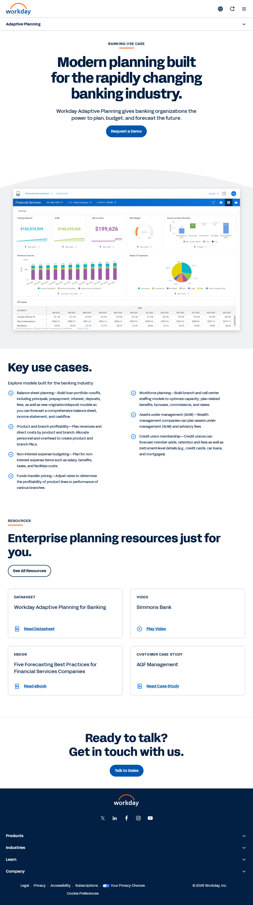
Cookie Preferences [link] (83, 893)
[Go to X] (103, 818)
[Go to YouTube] (150, 818)
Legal (25, 885)
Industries (15, 847)
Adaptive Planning (23, 24)
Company (15, 871)
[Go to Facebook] (126, 818)
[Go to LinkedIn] (115, 818)
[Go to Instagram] (138, 818)
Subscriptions (86, 885)
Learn (11, 859)
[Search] (232, 9)
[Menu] (244, 9)
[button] (65, 629)
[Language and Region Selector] (220, 9)
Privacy (40, 885)
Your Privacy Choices (128, 885)
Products (14, 836)
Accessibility (60, 885)
